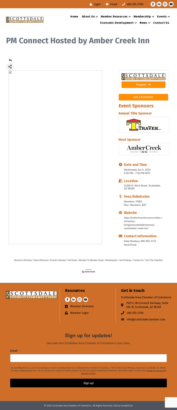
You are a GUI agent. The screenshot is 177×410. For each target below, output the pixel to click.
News (143, 22)
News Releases (41, 260)
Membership (142, 16)
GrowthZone (127, 405)
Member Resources (114, 16)
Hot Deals (72, 260)
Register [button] (141, 84)
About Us (88, 16)
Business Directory (23, 260)
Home (74, 16)
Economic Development (117, 22)
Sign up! (88, 383)
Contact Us (161, 22)
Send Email (130, 244)
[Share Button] (10, 66)
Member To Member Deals (91, 260)
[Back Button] (10, 60)
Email (13, 350)
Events (162, 16)
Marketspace (111, 260)
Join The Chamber (154, 260)
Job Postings (125, 260)
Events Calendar (58, 260)
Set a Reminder (143, 97)
